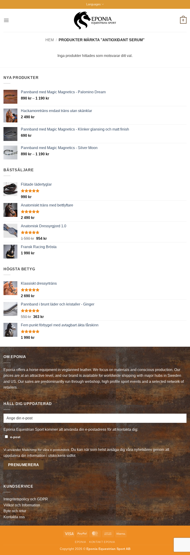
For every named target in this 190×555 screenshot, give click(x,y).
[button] (6, 20)
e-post (15, 437)
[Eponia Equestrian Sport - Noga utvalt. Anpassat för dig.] (95, 20)
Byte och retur (14, 511)
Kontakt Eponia (102, 542)
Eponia (80, 542)
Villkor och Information (21, 505)
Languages (93, 4)
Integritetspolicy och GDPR (25, 499)
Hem (49, 40)
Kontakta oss (14, 517)
